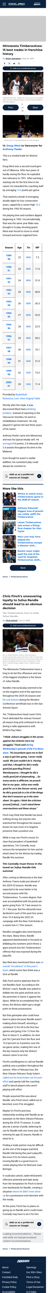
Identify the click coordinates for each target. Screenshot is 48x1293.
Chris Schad (11, 620)
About (5, 1267)
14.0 (19, 190)
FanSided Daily (10, 1277)
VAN (28, 361)
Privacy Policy (9, 1282)
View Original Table (30, 398)
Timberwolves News (19, 577)
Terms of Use (33, 1282)
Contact (6, 1272)
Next (35, 107)
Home (5, 577)
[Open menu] (4, 4)
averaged (8, 443)
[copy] (19, 63)
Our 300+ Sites (34, 1272)
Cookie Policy (9, 1287)
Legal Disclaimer (35, 1287)
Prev (10, 107)
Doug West (14, 145)
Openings (31, 1267)
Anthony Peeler (12, 149)
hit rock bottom (11, 699)
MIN (28, 257)
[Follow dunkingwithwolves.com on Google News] (39, 476)
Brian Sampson (13, 58)
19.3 (37, 204)
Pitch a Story (33, 1277)
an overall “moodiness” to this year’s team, (23, 966)
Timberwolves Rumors (20, 1249)
